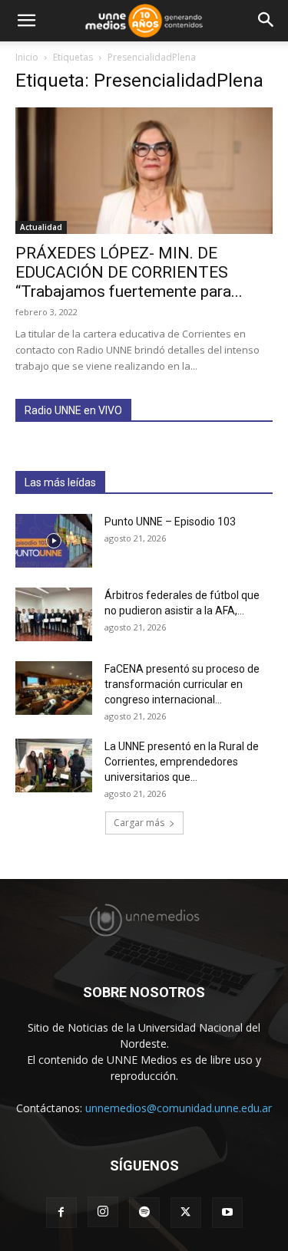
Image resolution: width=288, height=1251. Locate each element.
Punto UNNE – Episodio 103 (170, 521)
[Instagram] (103, 1212)
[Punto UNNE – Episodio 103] (53, 541)
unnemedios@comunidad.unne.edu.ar (178, 1108)
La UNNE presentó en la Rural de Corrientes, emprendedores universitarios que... (181, 761)
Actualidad (41, 227)
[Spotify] (144, 1212)
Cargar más (139, 822)
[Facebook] (61, 1212)
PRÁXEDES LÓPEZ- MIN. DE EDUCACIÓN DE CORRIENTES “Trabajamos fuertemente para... (129, 272)
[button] (26, 20)
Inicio (26, 57)
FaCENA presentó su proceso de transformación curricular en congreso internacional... (182, 684)
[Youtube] (227, 1212)
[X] (185, 1212)
